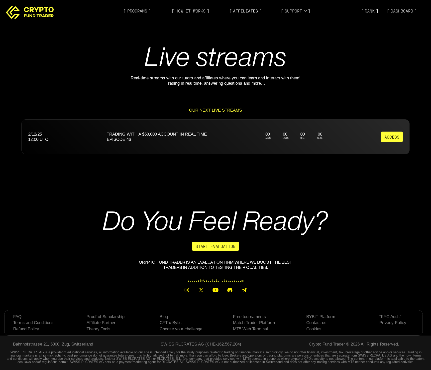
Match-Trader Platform (254, 322)
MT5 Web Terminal (250, 328)
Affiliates (245, 10)
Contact (294, 29)
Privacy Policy (392, 322)
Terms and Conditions (33, 322)
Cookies (314, 328)
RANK (370, 10)
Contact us (316, 322)
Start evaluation (215, 246)
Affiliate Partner (101, 322)
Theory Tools (98, 328)
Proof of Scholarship (105, 316)
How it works (191, 10)
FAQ (17, 316)
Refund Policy (26, 328)
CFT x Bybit (171, 322)
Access (391, 136)
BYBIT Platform (320, 316)
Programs (137, 10)
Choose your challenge (181, 328)
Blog (290, 16)
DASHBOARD (402, 10)
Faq (289, 23)
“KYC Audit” (390, 316)
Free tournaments (249, 316)
